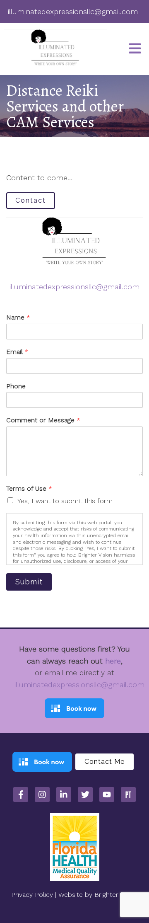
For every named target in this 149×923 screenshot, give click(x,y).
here (113, 661)
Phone (16, 386)
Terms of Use (29, 488)
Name (18, 317)
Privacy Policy (32, 895)
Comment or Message (43, 420)
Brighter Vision (116, 895)
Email (17, 352)
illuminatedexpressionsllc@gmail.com (74, 286)
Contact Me (104, 762)
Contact (30, 200)
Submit (29, 581)
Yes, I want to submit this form (65, 501)
